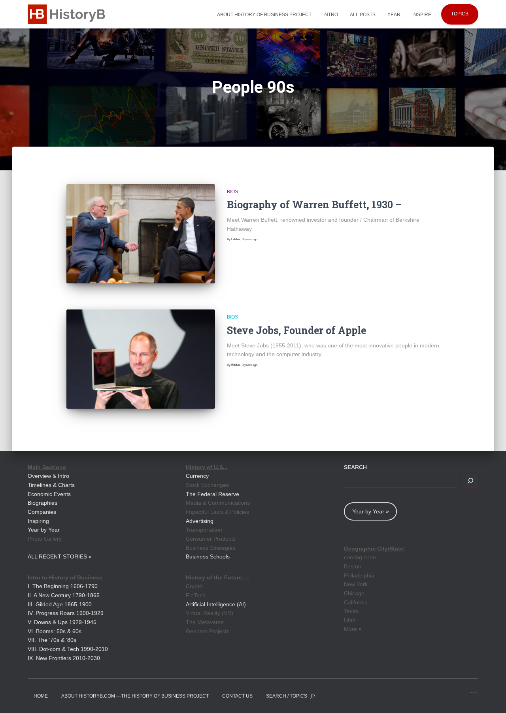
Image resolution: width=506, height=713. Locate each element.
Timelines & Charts (51, 485)
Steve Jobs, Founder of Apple (296, 330)
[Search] (470, 480)
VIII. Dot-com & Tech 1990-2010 (68, 649)
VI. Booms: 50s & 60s (54, 631)
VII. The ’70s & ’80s (52, 640)
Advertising (199, 521)
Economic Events (49, 494)
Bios (232, 191)
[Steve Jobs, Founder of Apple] (140, 359)
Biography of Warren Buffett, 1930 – (314, 204)
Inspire (421, 14)
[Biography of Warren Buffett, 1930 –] (140, 233)
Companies (42, 512)
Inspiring (38, 521)
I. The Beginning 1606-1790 (63, 586)
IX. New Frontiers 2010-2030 (64, 658)
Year (393, 14)
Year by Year (44, 529)
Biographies (42, 503)
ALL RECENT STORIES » (60, 556)
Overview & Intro (48, 476)
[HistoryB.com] (69, 14)
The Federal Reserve (212, 494)
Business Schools (208, 556)
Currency (197, 476)
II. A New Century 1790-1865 (64, 595)
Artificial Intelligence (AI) (216, 604)
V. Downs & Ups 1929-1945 (62, 622)
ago (249, 239)
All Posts (363, 14)
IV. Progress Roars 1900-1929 (66, 613)
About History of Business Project (264, 14)
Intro (330, 14)
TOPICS (459, 14)
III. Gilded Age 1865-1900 (60, 604)
